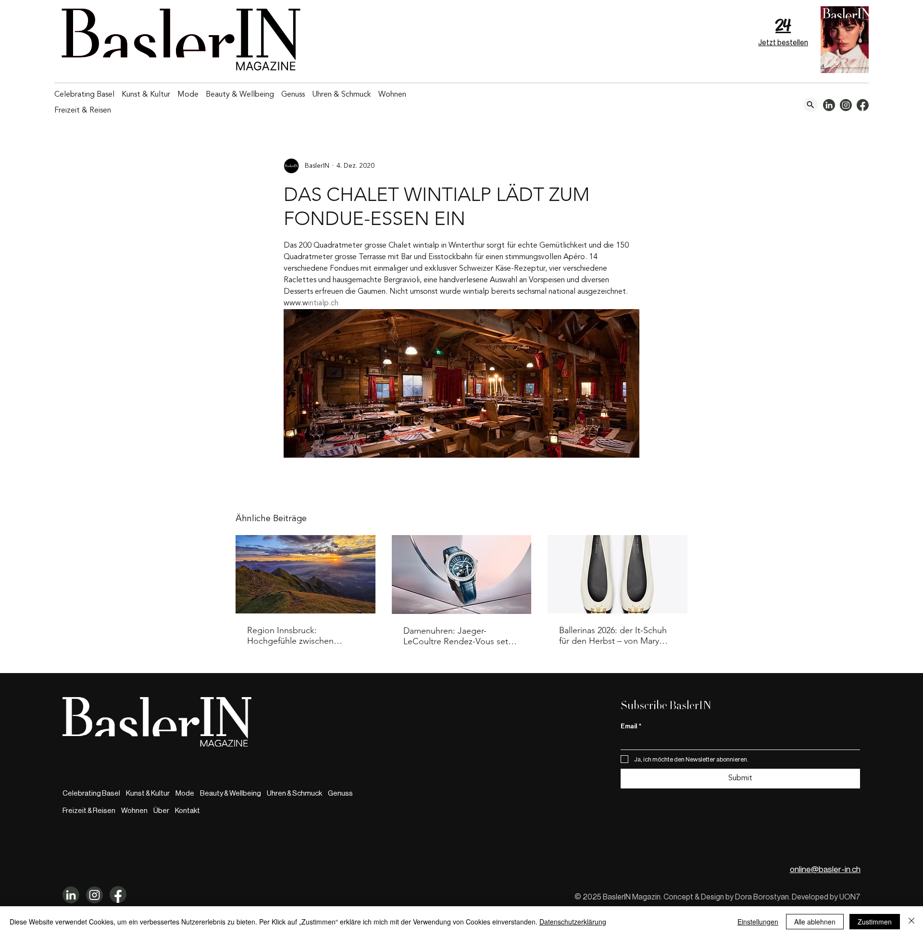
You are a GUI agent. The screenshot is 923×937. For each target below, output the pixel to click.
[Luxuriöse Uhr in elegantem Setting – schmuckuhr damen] (462, 574)
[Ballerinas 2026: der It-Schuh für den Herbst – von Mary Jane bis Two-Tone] (617, 574)
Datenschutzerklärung (572, 921)
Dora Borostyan (762, 897)
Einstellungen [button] (757, 921)
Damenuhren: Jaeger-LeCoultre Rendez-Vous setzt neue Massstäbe (459, 636)
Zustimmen (875, 921)
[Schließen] (911, 921)
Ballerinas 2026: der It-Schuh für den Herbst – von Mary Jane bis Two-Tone (613, 635)
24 (783, 25)
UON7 (850, 897)
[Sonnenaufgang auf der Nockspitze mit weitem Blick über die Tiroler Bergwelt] (305, 574)
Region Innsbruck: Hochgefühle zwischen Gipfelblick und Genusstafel (300, 635)
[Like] (810, 105)
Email (631, 726)
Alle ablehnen (815, 921)
